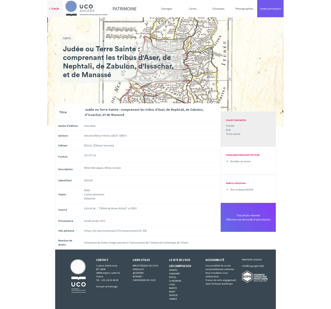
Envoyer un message (107, 286)
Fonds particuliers (270, 8)
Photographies (244, 8)
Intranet (137, 276)
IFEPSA (172, 277)
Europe (230, 125)
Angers (173, 269)
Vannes (173, 298)
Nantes (173, 288)
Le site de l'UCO (179, 260)
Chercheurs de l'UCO (144, 280)
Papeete (173, 295)
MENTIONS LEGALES (252, 259)
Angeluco (138, 269)
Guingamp (174, 273)
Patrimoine (125, 9)
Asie (228, 129)
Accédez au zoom (240, 161)
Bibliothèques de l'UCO (145, 265)
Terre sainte (233, 134)
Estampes (218, 8)
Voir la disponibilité (241, 189)
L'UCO (55, 8)
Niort (172, 291)
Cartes (193, 8)
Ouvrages (166, 8)
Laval (172, 284)
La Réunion (175, 280)
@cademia (138, 272)
